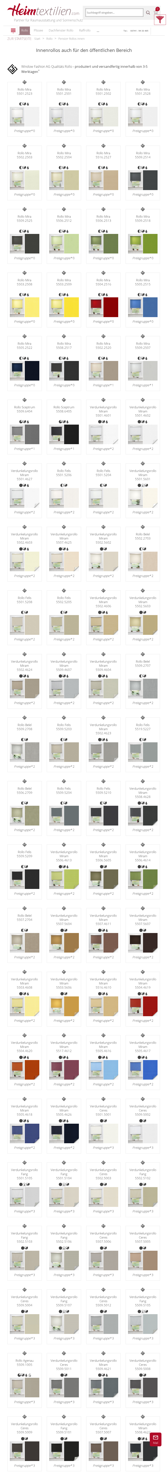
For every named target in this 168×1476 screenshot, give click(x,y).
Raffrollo (85, 30)
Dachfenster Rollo (61, 30)
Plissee (38, 30)
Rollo (24, 30)
